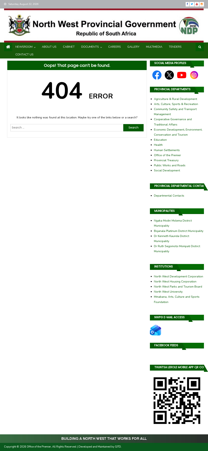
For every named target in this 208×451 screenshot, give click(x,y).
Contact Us (24, 54)
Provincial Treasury (166, 160)
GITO (118, 447)
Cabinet (69, 47)
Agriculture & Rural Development (175, 99)
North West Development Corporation (178, 276)
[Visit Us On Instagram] (194, 75)
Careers (114, 47)
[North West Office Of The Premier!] (104, 438)
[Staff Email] (155, 330)
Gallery (133, 47)
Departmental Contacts (169, 196)
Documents (90, 47)
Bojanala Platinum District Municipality (178, 231)
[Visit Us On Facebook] (156, 75)
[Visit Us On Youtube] (181, 75)
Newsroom (23, 47)
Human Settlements (167, 150)
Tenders (175, 47)
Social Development (167, 170)
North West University (168, 292)
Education (160, 140)
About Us (49, 47)
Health (158, 145)
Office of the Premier (167, 155)
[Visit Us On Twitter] (169, 75)
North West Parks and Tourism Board (178, 287)
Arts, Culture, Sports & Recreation (176, 104)
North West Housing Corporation (175, 281)
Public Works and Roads (169, 165)
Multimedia (154, 47)
